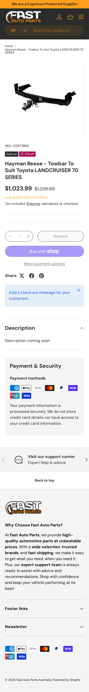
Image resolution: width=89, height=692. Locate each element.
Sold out (61, 236)
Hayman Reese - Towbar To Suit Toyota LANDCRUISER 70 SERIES (44, 51)
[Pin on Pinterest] (41, 276)
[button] (70, 16)
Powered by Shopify (66, 680)
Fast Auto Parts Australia (33, 680)
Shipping (33, 203)
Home (9, 46)
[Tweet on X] (22, 276)
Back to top (44, 480)
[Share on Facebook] (32, 276)
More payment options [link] (44, 263)
